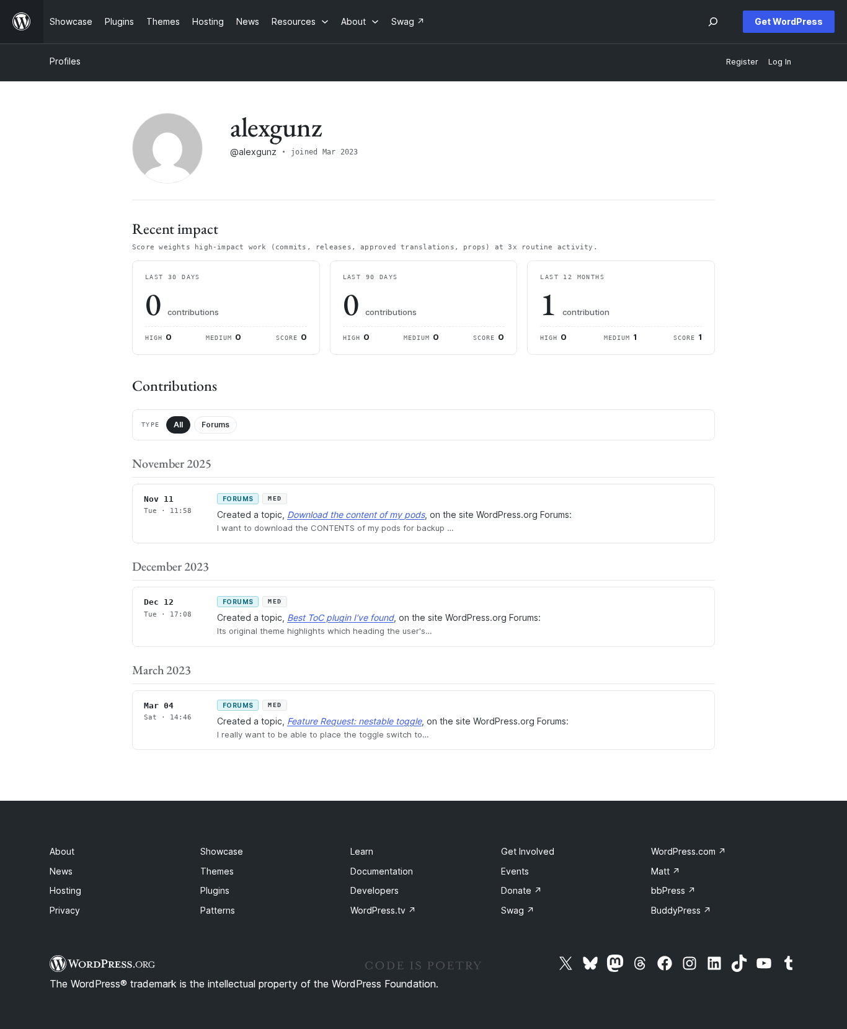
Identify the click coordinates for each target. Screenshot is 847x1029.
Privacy (65, 910)
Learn (361, 851)
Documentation (381, 871)
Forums (215, 424)
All (178, 424)
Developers (374, 890)
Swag (517, 910)
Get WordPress (789, 21)
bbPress (673, 890)
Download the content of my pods (356, 514)
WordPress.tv (383, 910)
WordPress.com (688, 851)
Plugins (214, 890)
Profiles (65, 61)
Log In (779, 61)
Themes (217, 871)
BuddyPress (681, 910)
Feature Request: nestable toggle (354, 721)
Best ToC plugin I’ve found (340, 617)
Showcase (221, 851)
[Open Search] (713, 21)
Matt (665, 871)
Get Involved (527, 851)
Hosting (65, 890)
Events (515, 871)
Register (742, 61)
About (62, 851)
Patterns (217, 910)
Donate (521, 890)
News (61, 871)
